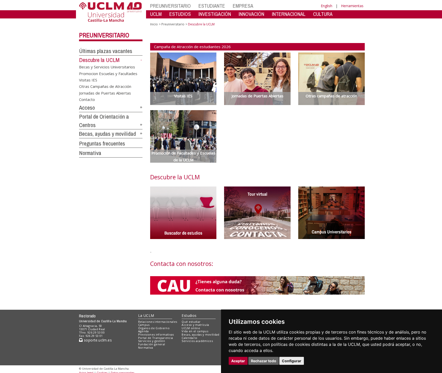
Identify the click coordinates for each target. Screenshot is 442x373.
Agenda (143, 331)
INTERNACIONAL (288, 14)
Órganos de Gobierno (154, 328)
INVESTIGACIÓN (214, 14)
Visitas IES (88, 79)
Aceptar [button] (238, 361)
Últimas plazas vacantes (105, 51)
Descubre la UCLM (99, 60)
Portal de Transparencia (155, 338)
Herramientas (352, 5)
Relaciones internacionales (157, 322)
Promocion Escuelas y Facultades (108, 73)
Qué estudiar (191, 322)
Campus (144, 325)
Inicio (154, 24)
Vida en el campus (195, 331)
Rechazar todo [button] (263, 361)
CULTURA (323, 14)
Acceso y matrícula (195, 325)
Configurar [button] (291, 361)
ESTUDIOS (180, 14)
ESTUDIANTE (211, 5)
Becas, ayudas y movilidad (107, 134)
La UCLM (146, 315)
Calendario (189, 338)
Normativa (90, 153)
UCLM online (191, 328)
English (326, 5)
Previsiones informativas (156, 334)
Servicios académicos (197, 341)
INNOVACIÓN (251, 14)
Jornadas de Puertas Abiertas (105, 92)
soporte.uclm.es (97, 340)
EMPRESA (243, 5)
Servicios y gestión (151, 341)
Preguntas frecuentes (102, 143)
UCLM (156, 14)
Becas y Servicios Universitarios (107, 66)
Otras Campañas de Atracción (105, 86)
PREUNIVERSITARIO (170, 5)
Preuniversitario (104, 35)
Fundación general (151, 344)
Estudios (189, 315)
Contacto (87, 99)
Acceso (87, 107)
